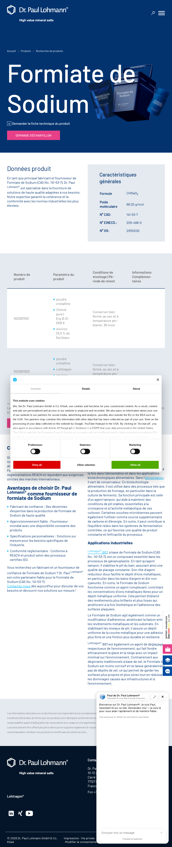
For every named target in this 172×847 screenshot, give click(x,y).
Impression (71, 838)
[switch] (35, 451)
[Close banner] (158, 379)
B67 (98, 552)
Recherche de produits (49, 50)
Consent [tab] (36, 388)
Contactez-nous (18, 586)
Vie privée (88, 838)
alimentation (154, 478)
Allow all (135, 464)
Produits (26, 50)
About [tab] (136, 388)
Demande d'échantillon (33, 135)
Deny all (37, 464)
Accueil (11, 50)
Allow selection (86, 464)
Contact (93, 760)
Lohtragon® (15, 796)
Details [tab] (86, 388)
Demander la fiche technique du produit (41, 123)
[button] (161, 13)
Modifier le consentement (82, 842)
